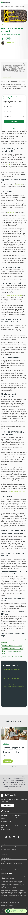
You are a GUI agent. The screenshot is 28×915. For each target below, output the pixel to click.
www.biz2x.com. (7, 821)
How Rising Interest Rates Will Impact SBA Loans (13, 492)
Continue (14, 122)
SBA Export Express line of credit (13, 296)
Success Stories (18, 863)
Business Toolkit (5, 867)
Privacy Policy (4, 902)
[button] (12, 766)
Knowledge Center (6, 858)
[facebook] (2, 837)
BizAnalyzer (16, 869)
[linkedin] (6, 837)
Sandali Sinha (10, 42)
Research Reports (16, 861)
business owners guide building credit (11, 656)
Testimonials (4, 852)
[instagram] (18, 837)
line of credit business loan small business (12, 648)
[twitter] (10, 837)
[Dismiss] (26, 907)
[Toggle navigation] (26, 2)
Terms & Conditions (15, 902)
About (3, 844)
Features (14, 849)
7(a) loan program (17, 184)
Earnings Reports (5, 861)
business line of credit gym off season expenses (11, 641)
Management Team (13, 847)
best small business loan (10, 83)
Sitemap (11, 905)
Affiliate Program (5, 849)
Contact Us (4, 854)
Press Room (13, 852)
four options (10, 212)
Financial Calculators (6, 869)
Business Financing (6, 873)
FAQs (19, 852)
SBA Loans (4, 24)
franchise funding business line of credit (12, 645)
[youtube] (14, 837)
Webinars (9, 863)
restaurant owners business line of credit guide (12, 652)
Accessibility (4, 905)
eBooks (3, 863)
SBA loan (7, 164)
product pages (7, 74)
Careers (22, 847)
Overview (3, 847)
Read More (8, 761)
